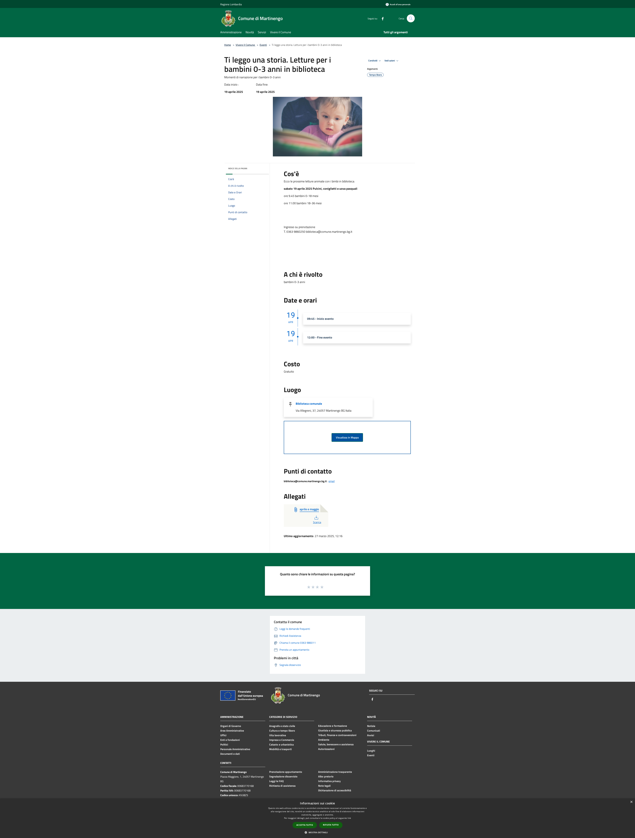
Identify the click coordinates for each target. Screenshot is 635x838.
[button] (317, 832)
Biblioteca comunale (309, 403)
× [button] (631, 802)
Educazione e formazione (332, 726)
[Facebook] (381, 18)
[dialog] (317, 818)
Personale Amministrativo (235, 749)
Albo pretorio (326, 776)
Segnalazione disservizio (283, 776)
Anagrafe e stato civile (282, 726)
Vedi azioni (389, 60)
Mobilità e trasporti (280, 749)
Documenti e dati (230, 754)
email (332, 481)
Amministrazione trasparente (335, 772)
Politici (224, 744)
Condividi (373, 60)
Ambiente (323, 740)
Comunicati (373, 731)
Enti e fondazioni (230, 740)
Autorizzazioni (326, 749)
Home (227, 45)
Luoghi (371, 751)
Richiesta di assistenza (282, 786)
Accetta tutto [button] (304, 825)
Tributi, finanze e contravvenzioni (337, 735)
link (349, 818)
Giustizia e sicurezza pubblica (335, 730)
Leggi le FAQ (276, 781)
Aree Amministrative (232, 731)
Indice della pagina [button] (237, 168)
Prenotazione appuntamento (285, 772)
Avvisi (370, 735)
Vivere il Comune (245, 45)
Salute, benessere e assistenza (336, 744)
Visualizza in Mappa (347, 437)
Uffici (223, 735)
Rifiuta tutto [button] (331, 824)
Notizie (371, 726)
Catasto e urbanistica (281, 744)
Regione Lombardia (231, 4)
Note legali (324, 786)
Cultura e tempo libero (282, 731)
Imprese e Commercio (281, 740)
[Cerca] (411, 18)
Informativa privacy (329, 781)
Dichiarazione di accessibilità (334, 790)
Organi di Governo (230, 726)
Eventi (263, 45)
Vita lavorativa (277, 735)
